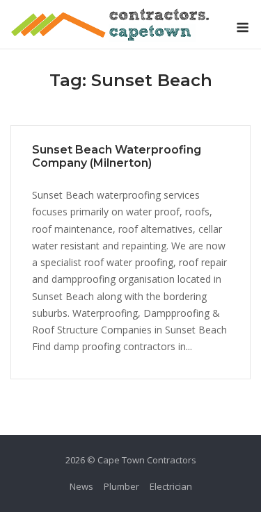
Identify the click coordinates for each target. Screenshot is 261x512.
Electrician (171, 486)
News (81, 486)
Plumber (121, 486)
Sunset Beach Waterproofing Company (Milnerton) (116, 156)
